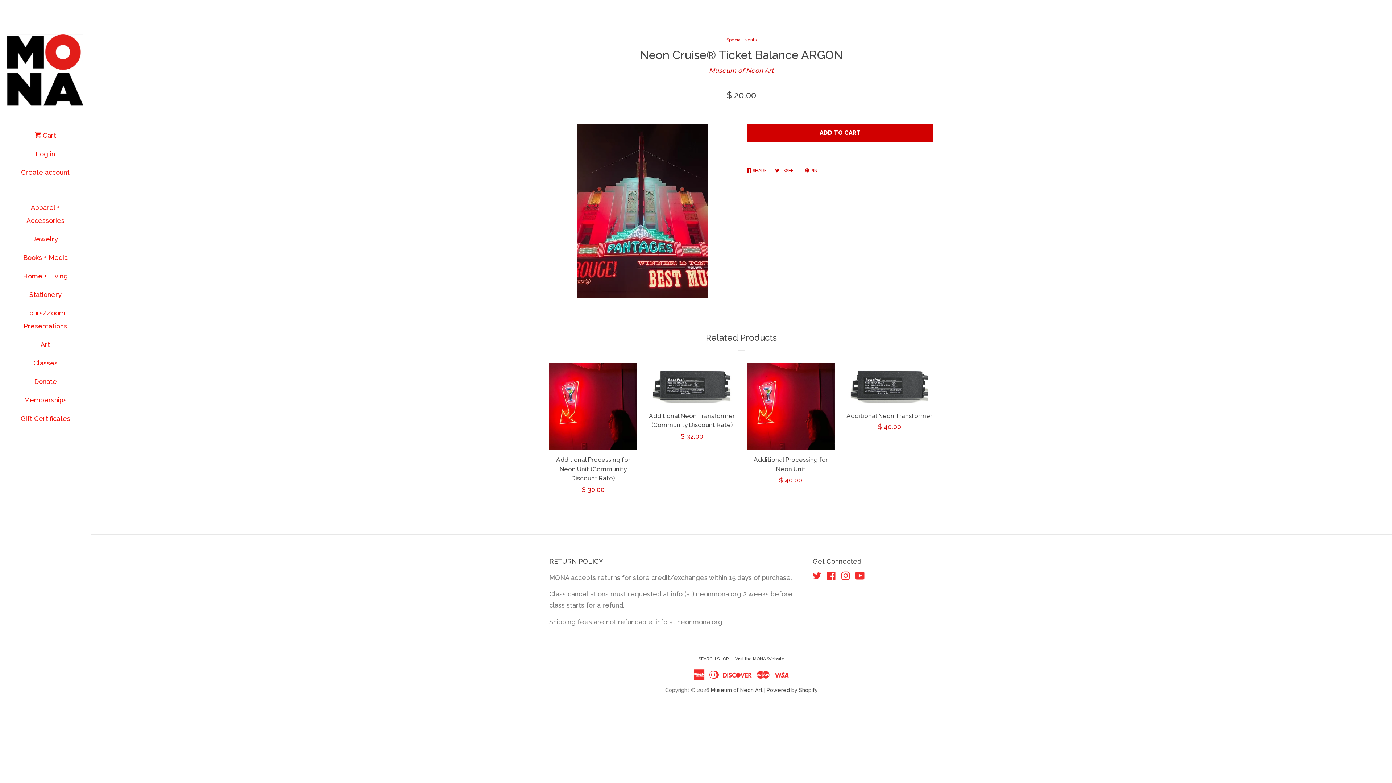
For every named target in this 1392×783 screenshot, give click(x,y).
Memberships (45, 400)
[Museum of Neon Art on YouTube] (860, 577)
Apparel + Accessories (45, 214)
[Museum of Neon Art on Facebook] (831, 577)
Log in (45, 154)
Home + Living (45, 276)
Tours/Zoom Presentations (45, 319)
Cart (48, 135)
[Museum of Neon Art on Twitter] (817, 577)
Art (45, 344)
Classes (45, 363)
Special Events (741, 39)
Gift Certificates (45, 418)
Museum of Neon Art (741, 70)
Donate (45, 381)
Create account (45, 172)
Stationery (45, 294)
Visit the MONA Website (759, 659)
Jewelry (45, 239)
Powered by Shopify (792, 690)
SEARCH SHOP (714, 659)
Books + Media (45, 257)
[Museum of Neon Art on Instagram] (845, 577)
